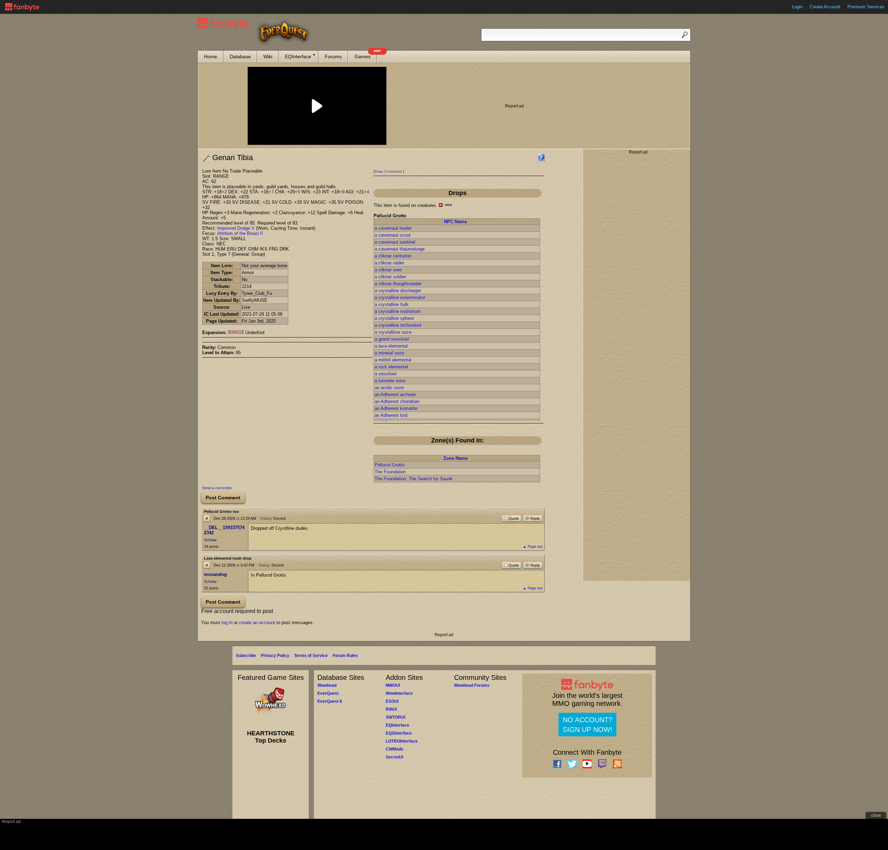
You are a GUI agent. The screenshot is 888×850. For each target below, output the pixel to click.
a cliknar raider (389, 262)
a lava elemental (391, 346)
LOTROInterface (402, 741)
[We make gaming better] (22, 7)
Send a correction (217, 488)
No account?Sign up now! (587, 724)
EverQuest (328, 693)
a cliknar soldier (390, 276)
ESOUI (392, 701)
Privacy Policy (275, 655)
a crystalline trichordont (398, 325)
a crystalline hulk (392, 304)
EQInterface (298, 56)
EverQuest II (329, 701)
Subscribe (246, 655)
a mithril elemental (393, 359)
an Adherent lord (391, 415)
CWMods (394, 749)
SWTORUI (395, 717)
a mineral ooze (389, 353)
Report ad (514, 106)
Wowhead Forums (471, 685)
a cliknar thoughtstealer (398, 283)
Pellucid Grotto (389, 464)
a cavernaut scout (393, 235)
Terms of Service (311, 655)
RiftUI (391, 709)
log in (227, 622)
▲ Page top (533, 546)
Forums (333, 56)
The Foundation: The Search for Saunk (414, 478)
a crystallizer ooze (393, 332)
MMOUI (393, 685)
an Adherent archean (395, 394)
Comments (394, 171)
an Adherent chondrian (397, 401)
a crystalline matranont (397, 311)
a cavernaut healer (393, 228)
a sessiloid (385, 373)
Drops (379, 171)
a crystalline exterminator (400, 297)
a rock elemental (391, 366)
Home (210, 56)
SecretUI (394, 757)
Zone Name (455, 458)
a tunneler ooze (390, 380)
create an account (257, 622)
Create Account (825, 6)
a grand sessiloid (392, 339)
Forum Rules (345, 655)
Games (366, 55)
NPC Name (455, 221)
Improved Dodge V (236, 228)
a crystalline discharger (398, 290)
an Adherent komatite (396, 408)
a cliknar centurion (393, 255)
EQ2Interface (399, 733)
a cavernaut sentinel (395, 242)
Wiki (267, 56)
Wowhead (326, 685)
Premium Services (866, 6)
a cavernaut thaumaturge (400, 249)
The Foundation (390, 471)
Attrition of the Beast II (240, 233)
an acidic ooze (389, 387)
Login (797, 6)
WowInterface (399, 693)
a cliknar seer (388, 269)
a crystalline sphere (394, 318)
